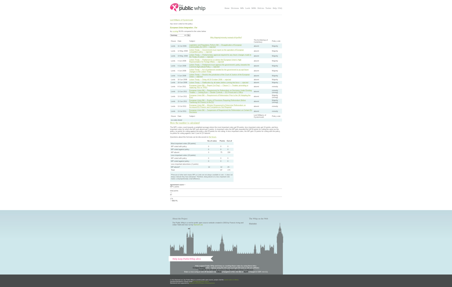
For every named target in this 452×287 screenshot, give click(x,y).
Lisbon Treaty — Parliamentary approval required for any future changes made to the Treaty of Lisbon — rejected (220, 56)
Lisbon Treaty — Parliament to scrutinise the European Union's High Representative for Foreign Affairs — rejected (215, 61)
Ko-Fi (246, 272)
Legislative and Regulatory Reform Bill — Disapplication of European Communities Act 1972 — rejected (215, 46)
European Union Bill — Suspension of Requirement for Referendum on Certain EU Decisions (220, 111)
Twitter (268, 8)
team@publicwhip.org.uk (201, 281)
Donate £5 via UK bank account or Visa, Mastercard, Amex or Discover (225, 270)
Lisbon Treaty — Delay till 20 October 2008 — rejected (210, 80)
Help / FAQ (277, 8)
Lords (247, 8)
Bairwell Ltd (198, 225)
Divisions (235, 8)
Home (227, 8)
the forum (212, 137)
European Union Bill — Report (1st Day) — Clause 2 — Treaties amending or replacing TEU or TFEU (218, 86)
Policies (261, 8)
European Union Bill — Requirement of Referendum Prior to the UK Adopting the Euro (219, 96)
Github (218, 272)
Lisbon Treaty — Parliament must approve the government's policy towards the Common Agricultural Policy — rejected (219, 66)
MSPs (253, 8)
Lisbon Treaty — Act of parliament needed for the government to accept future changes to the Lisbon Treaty (219, 71)
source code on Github (231, 280)
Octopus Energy (199, 268)
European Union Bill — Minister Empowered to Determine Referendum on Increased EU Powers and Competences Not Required (217, 106)
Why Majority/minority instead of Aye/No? (226, 37)
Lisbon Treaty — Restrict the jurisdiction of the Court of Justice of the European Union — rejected (219, 76)
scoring (175, 31)
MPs (242, 8)
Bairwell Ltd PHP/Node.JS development (202, 283)
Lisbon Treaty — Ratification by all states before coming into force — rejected (218, 82)
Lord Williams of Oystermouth (181, 20)
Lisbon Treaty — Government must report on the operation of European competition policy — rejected (216, 51)
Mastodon (253, 224)
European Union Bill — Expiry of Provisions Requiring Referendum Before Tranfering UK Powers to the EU (217, 101)
